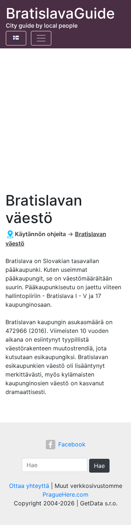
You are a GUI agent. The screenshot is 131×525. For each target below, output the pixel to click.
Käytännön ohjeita (40, 234)
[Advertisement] (65, 117)
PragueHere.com (65, 494)
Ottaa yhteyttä (29, 485)
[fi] (16, 36)
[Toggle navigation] (41, 38)
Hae (99, 465)
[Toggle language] (16, 38)
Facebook (72, 444)
